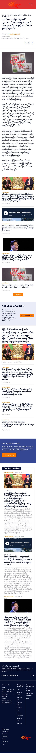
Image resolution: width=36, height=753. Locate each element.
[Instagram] (28, 42)
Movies (9, 15)
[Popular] (15, 4)
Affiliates (29, 695)
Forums (4, 739)
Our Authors (5, 731)
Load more (17, 294)
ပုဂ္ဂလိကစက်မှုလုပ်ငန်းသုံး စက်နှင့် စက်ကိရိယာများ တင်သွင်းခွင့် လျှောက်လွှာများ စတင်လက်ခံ (18, 424)
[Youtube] (33, 675)
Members (4, 734)
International (5, 224)
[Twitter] (32, 42)
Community (5, 736)
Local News (5, 192)
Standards (5, 741)
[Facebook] (25, 42)
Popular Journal (14, 34)
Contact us (29, 693)
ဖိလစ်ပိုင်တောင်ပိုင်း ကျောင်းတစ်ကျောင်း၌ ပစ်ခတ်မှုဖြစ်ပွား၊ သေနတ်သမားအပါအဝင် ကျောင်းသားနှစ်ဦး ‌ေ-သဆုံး (18, 228)
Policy (3, 744)
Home (4, 15)
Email (27, 698)
